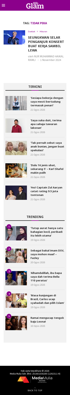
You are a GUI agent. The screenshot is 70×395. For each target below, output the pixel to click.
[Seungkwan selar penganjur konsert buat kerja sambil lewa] (14, 37)
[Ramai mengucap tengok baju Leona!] (16, 323)
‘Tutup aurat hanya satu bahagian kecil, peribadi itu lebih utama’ (47, 231)
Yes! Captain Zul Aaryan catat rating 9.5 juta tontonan (46, 191)
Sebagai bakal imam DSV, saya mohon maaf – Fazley (47, 254)
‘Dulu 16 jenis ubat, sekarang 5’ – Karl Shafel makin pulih (47, 168)
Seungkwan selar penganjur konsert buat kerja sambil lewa (46, 43)
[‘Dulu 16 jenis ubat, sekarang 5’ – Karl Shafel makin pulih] (16, 170)
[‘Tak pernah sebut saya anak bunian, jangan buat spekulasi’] (16, 148)
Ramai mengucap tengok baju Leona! (47, 319)
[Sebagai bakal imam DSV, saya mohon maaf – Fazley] (16, 256)
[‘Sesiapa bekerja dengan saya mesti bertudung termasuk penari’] (16, 103)
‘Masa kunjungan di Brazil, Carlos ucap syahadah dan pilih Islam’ (47, 299)
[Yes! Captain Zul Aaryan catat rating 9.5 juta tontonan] (16, 193)
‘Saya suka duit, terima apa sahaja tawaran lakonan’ (46, 123)
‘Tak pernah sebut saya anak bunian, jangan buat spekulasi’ (47, 146)
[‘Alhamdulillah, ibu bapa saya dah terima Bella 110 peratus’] (16, 278)
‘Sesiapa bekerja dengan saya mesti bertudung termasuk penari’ (47, 101)
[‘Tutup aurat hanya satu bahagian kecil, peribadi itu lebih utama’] (16, 233)
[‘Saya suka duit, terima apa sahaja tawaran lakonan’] (16, 125)
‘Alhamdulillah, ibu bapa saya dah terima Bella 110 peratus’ (46, 276)
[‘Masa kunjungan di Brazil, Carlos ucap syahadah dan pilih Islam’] (16, 300)
